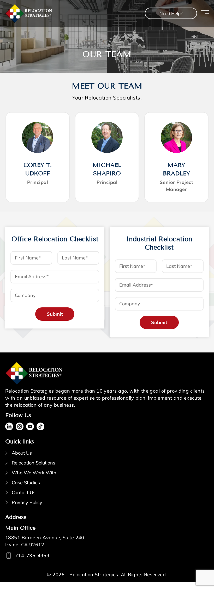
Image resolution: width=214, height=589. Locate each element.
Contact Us (23, 492)
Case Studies (26, 483)
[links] (28, 13)
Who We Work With (34, 473)
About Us (22, 453)
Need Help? (171, 13)
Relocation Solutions (33, 463)
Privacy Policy (27, 502)
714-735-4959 (32, 556)
